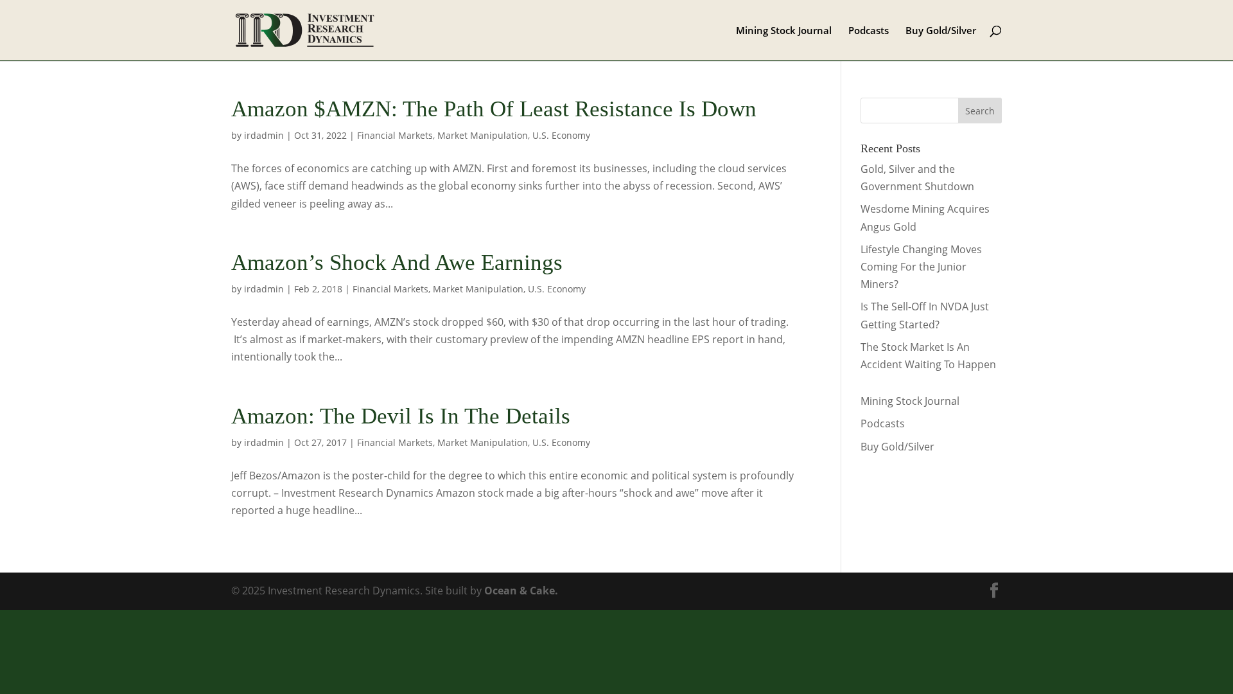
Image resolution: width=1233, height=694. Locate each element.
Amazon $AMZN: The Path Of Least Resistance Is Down (493, 108)
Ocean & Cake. (521, 590)
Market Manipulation (482, 135)
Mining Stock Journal (784, 31)
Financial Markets (395, 135)
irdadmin (264, 135)
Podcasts (868, 31)
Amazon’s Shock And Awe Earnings (397, 262)
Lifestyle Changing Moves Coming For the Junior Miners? (921, 266)
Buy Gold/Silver (940, 31)
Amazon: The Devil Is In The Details (400, 416)
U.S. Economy (561, 135)
